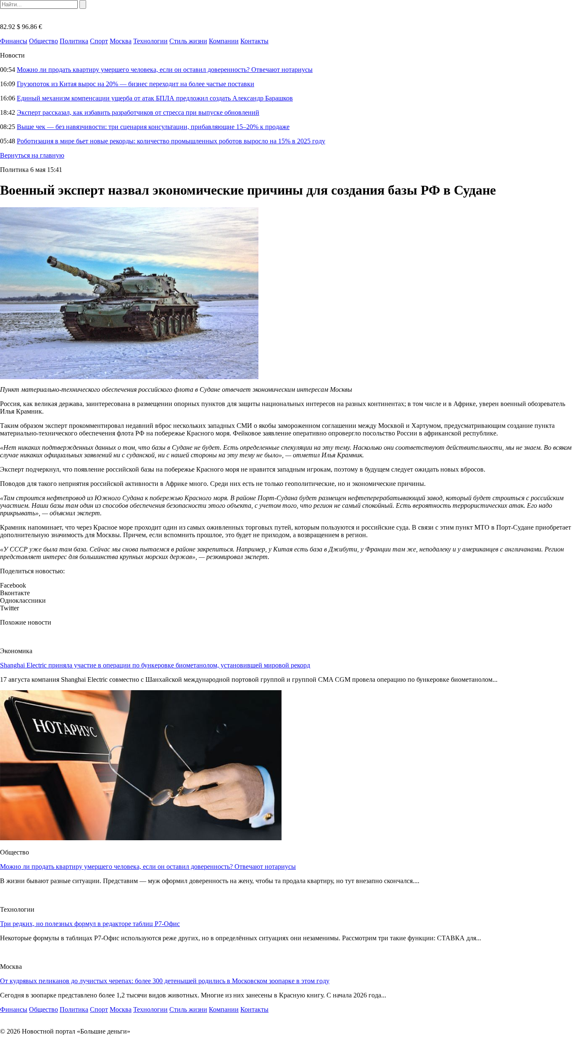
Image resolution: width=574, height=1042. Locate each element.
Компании (224, 41)
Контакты (254, 41)
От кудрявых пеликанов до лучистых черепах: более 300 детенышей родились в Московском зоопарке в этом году (164, 980)
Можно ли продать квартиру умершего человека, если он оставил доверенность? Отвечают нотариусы (165, 69)
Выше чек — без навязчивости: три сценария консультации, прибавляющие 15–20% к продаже (153, 126)
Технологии (150, 41)
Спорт (99, 41)
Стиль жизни (188, 41)
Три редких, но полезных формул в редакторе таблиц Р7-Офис (90, 923)
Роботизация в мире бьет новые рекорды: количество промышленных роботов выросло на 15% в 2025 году (171, 141)
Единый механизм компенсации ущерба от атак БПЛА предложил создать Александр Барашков (155, 98)
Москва (121, 41)
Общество (43, 41)
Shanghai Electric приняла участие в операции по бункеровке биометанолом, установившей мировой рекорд (155, 665)
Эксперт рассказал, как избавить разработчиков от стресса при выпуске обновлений (138, 112)
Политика (74, 41)
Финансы (13, 41)
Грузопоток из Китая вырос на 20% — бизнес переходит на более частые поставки (135, 83)
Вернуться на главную (32, 155)
